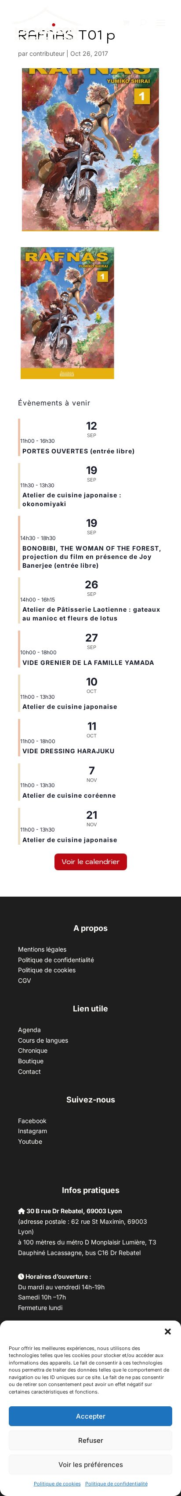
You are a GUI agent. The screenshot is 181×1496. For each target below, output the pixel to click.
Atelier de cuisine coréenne (69, 795)
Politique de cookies (57, 1484)
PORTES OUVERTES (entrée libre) (78, 451)
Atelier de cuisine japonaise (70, 706)
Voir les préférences (90, 1464)
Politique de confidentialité (116, 1484)
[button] (167, 1331)
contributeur (47, 53)
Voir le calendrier (91, 861)
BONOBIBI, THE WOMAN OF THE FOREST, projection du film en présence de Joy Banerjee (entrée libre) (92, 556)
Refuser (90, 1440)
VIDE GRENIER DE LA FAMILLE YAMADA (88, 662)
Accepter (90, 1416)
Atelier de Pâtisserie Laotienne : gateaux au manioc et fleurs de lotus (91, 614)
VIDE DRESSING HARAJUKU (68, 751)
